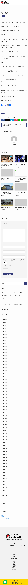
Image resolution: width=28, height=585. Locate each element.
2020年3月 (5, 469)
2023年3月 (5, 367)
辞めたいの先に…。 (6, 301)
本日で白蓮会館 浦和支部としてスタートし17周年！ (13, 292)
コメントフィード (5, 518)
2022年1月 (5, 403)
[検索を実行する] (25, 283)
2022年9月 (5, 379)
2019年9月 (5, 487)
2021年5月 (5, 427)
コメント (5, 227)
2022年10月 (5, 376)
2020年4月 (5, 466)
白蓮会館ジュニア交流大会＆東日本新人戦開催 (12, 304)
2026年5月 (5, 319)
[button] (3, 120)
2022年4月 (5, 394)
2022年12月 (5, 373)
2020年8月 (5, 454)
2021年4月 (5, 430)
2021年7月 (5, 421)
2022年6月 (5, 388)
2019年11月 (5, 481)
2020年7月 (5, 457)
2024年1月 (5, 355)
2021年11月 (5, 409)
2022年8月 (5, 382)
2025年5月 (5, 334)
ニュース (5, 503)
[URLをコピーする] (25, 120)
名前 (4, 244)
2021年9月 (5, 415)
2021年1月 (5, 439)
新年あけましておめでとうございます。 (10, 298)
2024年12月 (5, 340)
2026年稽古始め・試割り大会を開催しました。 (12, 295)
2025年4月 (5, 337)
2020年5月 (5, 463)
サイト (4, 254)
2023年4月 (5, 364)
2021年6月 (5, 424)
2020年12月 (5, 442)
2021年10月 (5, 412)
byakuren (14, 144)
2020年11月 (5, 445)
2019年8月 (5, 490)
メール (4, 249)
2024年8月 (5, 346)
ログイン (3, 515)
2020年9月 (5, 451)
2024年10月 (5, 343)
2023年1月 (5, 370)
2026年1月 (5, 322)
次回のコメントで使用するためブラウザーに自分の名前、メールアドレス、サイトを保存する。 (14, 260)
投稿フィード (4, 516)
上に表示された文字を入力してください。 (11, 265)
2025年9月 (5, 328)
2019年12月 (5, 478)
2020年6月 (5, 460)
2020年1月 (5, 475)
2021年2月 (5, 436)
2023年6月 (5, 358)
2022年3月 (5, 397)
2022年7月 (5, 385)
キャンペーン (6, 500)
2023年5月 (5, 361)
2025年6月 (5, 331)
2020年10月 (5, 448)
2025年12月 (5, 325)
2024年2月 (5, 352)
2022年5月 (5, 391)
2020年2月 (5, 472)
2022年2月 (5, 400)
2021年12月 (5, 406)
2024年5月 (5, 349)
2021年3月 (5, 433)
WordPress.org (4, 520)
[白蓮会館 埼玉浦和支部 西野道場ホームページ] (5, 2)
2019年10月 (5, 484)
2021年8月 (5, 418)
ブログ (4, 15)
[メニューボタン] (25, 2)
